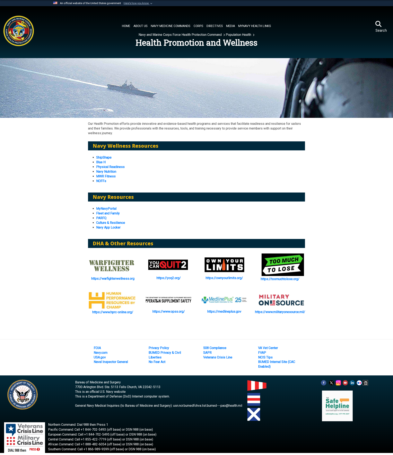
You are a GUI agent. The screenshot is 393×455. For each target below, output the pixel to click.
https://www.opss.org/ (168, 311)
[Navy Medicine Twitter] (331, 382)
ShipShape (104, 157)
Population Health (239, 35)
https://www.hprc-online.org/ (112, 312)
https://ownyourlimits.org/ (224, 278)
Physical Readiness (110, 167)
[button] (138, 3)
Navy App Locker (108, 227)
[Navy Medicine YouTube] (345, 382)
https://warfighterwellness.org (112, 278)
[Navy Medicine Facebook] (323, 382)
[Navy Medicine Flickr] (359, 382)
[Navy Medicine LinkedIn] (352, 382)
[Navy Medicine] (35, 27)
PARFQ (101, 218)
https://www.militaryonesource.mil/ (280, 312)
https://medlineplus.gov (224, 311)
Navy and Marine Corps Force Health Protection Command (180, 35)
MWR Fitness (106, 176)
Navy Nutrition (106, 171)
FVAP (262, 353)
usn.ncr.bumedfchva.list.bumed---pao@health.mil (207, 406)
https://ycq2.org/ (169, 278)
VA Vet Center (268, 348)
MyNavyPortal (106, 209)
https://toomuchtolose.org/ (280, 279)
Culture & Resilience (110, 223)
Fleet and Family (108, 213)
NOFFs (101, 181)
